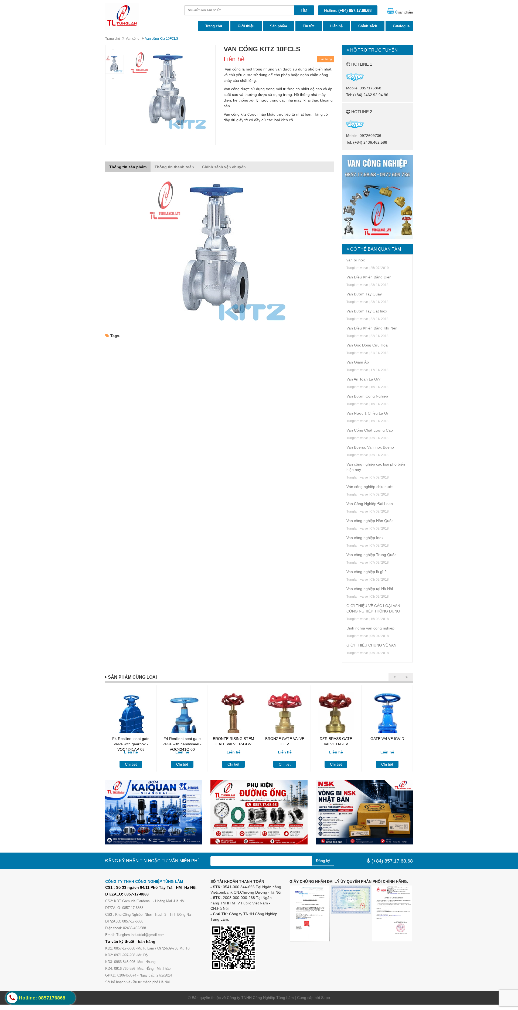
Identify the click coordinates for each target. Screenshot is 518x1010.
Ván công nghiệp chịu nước (369, 486)
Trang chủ (213, 26)
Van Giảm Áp (357, 362)
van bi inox (355, 260)
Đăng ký (323, 861)
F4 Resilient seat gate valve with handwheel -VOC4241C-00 (182, 744)
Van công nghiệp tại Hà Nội (369, 589)
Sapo (325, 997)
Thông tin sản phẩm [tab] (127, 167)
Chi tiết (131, 764)
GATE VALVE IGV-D (387, 738)
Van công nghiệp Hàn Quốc (369, 521)
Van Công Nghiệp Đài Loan (369, 503)
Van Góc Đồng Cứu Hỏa (367, 345)
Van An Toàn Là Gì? (363, 379)
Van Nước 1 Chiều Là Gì (367, 413)
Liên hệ (336, 26)
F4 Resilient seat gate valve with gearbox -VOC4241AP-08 (130, 744)
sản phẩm (404, 12)
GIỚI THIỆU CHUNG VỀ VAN (371, 645)
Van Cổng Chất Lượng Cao (369, 430)
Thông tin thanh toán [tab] (174, 167)
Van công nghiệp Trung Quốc (371, 555)
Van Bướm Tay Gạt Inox (366, 311)
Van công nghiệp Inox (364, 538)
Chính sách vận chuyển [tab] (224, 167)
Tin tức (309, 26)
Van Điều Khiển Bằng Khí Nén (371, 328)
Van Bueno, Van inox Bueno (370, 447)
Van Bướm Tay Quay (364, 294)
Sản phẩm (278, 26)
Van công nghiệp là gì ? (366, 572)
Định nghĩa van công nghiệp (370, 628)
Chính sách (367, 26)
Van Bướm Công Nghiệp (367, 396)
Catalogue (401, 26)
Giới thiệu (246, 26)
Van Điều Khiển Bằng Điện (368, 277)
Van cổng (132, 39)
